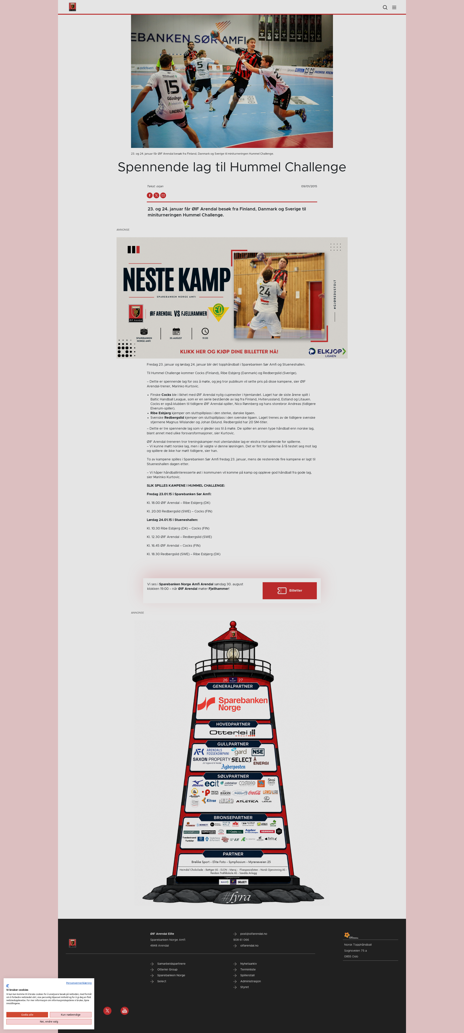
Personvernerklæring (79, 983)
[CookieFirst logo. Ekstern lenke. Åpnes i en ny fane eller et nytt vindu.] (7, 986)
